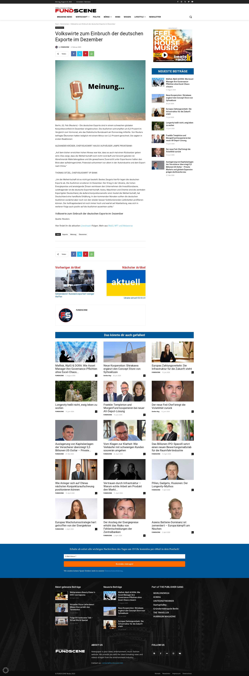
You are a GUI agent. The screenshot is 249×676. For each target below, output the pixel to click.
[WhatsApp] (91, 53)
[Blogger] (154, 653)
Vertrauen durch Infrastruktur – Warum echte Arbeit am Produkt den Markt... (122, 486)
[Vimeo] (188, 1)
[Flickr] (167, 653)
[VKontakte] (179, 653)
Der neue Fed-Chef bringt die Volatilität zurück (168, 406)
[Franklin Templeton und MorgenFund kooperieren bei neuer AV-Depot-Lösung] (158, 138)
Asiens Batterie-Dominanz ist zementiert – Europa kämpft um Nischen (171, 525)
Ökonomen (83, 234)
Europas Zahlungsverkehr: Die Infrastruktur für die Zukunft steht (178, 111)
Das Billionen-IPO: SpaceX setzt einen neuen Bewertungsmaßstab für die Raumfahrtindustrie (171, 447)
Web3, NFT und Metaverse (120, 225)
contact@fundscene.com (112, 663)
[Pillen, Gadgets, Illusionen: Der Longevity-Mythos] (173, 469)
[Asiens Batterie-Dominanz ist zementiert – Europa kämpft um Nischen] (173, 508)
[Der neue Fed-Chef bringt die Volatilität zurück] (158, 152)
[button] (191, 17)
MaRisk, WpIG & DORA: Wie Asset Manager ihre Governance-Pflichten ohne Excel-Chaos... (76, 369)
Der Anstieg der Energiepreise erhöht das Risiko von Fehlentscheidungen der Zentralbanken (120, 527)
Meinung (73, 234)
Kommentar (64, 24)
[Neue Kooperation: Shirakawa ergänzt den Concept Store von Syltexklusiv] (158, 98)
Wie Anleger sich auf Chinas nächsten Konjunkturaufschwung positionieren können (74, 486)
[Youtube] (192, 1)
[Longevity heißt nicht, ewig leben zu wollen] (158, 126)
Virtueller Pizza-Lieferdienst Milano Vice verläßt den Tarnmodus (82, 607)
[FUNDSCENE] (57, 47)
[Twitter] (185, 1)
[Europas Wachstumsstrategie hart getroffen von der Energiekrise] (76, 508)
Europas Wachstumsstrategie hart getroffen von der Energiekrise (75, 524)
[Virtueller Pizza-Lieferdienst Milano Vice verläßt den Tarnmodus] (61, 607)
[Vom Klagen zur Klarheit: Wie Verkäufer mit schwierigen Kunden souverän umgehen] (124, 430)
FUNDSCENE (65, 47)
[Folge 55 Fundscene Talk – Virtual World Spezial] (61, 621)
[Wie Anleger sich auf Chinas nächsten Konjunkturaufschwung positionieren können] (76, 469)
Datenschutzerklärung (114, 571)
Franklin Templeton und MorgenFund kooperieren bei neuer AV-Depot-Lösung (178, 138)
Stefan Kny (107, 375)
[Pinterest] (85, 53)
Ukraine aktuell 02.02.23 (135, 298)
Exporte (65, 234)
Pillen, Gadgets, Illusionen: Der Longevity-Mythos (170, 485)
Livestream (85, 225)
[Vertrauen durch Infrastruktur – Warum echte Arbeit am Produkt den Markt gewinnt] (124, 469)
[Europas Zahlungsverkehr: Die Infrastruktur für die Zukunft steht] (158, 112)
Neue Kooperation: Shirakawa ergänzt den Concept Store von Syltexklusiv (179, 97)
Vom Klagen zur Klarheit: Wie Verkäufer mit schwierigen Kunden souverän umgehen (123, 447)
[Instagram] (181, 1)
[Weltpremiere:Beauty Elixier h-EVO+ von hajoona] (61, 595)
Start (57, 24)
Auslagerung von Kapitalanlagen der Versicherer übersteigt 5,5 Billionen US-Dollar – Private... (74, 447)
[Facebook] (177, 1)
